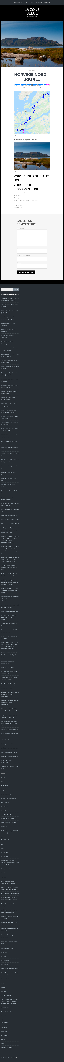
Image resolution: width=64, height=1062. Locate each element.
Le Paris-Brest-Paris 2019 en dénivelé (8, 617)
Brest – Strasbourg (6, 794)
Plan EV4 (3, 987)
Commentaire (20, 228)
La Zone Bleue (32, 11)
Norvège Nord (5, 960)
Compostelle (4, 806)
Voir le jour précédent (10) (26, 187)
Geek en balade (5, 760)
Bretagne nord (11, 739)
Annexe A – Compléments (8, 883)
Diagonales (18, 2)
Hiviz (2, 848)
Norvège (3, 956)
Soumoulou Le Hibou (21, 193)
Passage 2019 (5, 979)
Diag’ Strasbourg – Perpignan (8, 822)
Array (15, 1057)
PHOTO (3, 983)
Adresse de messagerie (23, 255)
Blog (2, 790)
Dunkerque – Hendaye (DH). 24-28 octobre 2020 (9, 567)
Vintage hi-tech (5, 1035)
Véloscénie (4, 1031)
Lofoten (27, 200)
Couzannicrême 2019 (6, 814)
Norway (32, 200)
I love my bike (4, 852)
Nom (18, 248)
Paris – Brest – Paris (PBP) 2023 (9, 968)
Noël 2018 (3, 952)
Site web (19, 263)
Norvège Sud (13, 515)
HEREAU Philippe (5, 503)
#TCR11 (3, 777)
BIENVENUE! (15, 523)
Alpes (2, 781)
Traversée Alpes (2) (6, 1011)
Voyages (39, 2)
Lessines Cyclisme (6, 721)
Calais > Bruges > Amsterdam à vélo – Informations (10, 599)
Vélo (2, 1020)
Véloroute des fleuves (6, 1047)
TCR (31, 2)
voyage (18, 197)
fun (23, 200)
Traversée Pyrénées (6, 1016)
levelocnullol (4, 623)
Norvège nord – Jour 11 (32, 77)
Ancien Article (18, 205)
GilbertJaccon (4, 523)
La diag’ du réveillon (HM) (7, 462)
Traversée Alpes (5, 1007)
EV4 (2, 837)
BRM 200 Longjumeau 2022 (8, 798)
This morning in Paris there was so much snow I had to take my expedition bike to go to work (9, 1001)
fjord (21, 200)
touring (36, 200)
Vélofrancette (4, 1022)
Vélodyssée (4, 1027)
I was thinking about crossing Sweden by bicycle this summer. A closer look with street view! (10, 862)
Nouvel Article (18, 207)
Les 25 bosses (13, 744)
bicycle (17, 200)
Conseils (3, 810)
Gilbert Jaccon (5, 323)
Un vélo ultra (11, 667)
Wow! (2, 1043)
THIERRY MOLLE (6, 766)
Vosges (3, 1039)
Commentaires (5, 802)
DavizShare (4, 341)
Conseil (47, 2)
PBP (26, 2)
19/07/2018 (32, 70)
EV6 (2, 844)
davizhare (3, 565)
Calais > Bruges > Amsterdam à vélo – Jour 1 (9, 723)
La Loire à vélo (8, 532)
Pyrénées (3, 991)
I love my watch (5, 856)
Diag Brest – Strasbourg (7, 818)
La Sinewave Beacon (9, 561)
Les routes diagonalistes (7, 881)
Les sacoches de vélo (7, 948)
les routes (3, 877)
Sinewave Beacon (6, 995)
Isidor (2, 509)
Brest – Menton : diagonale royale (10, 893)
